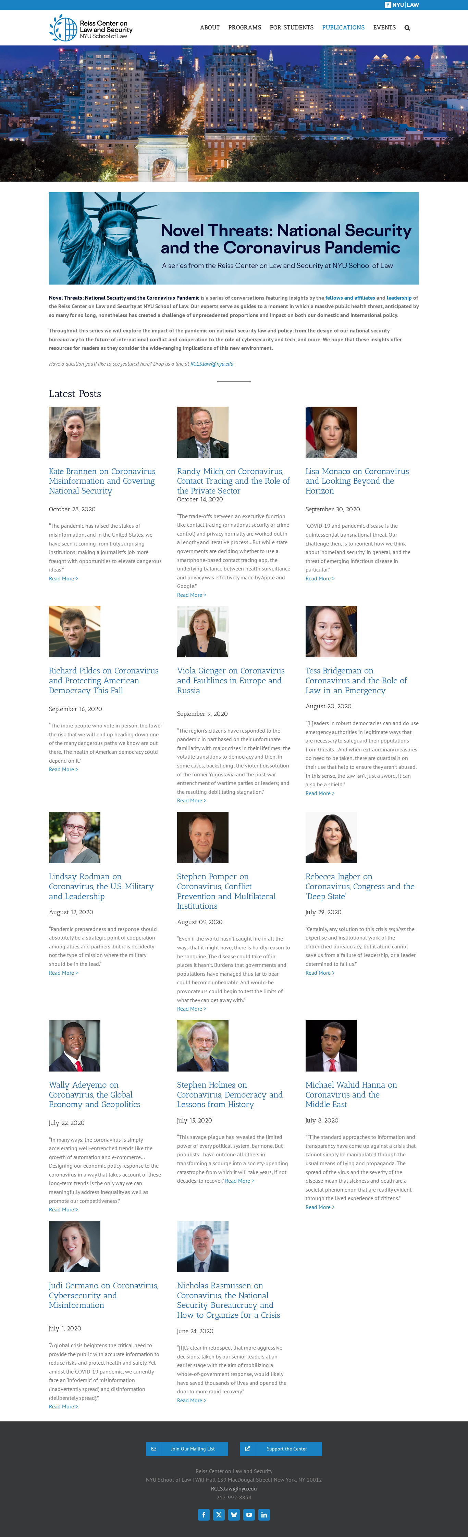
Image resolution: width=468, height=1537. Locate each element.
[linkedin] (264, 1515)
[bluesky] (234, 1515)
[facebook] (204, 1515)
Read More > (63, 578)
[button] (407, 27)
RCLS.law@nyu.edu (234, 1488)
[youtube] (249, 1515)
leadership (399, 297)
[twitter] (219, 1515)
